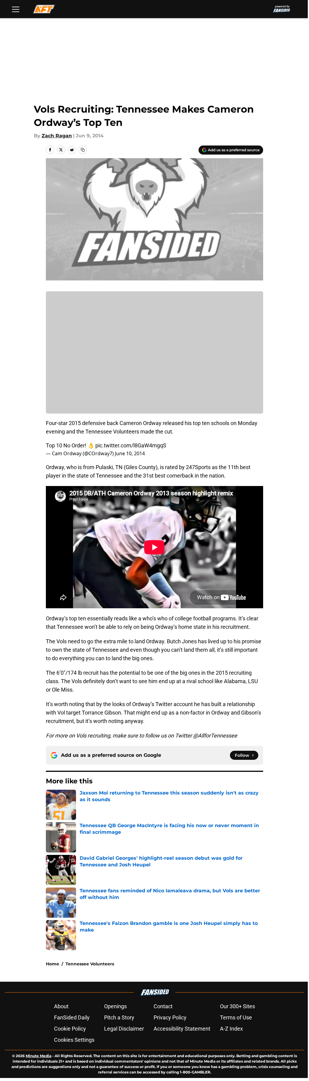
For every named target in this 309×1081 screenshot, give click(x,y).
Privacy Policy (170, 1017)
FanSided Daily (72, 1017)
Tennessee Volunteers (89, 964)
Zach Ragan (57, 136)
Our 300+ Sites (237, 1006)
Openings (115, 1006)
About (61, 1006)
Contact (163, 1006)
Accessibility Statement (182, 1028)
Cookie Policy (70, 1028)
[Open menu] (15, 9)
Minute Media (38, 1056)
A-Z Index (231, 1028)
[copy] (82, 150)
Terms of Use (236, 1017)
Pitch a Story (119, 1017)
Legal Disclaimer (124, 1028)
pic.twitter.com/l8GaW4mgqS (130, 445)
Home (52, 964)
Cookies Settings (74, 1040)
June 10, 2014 (130, 453)
